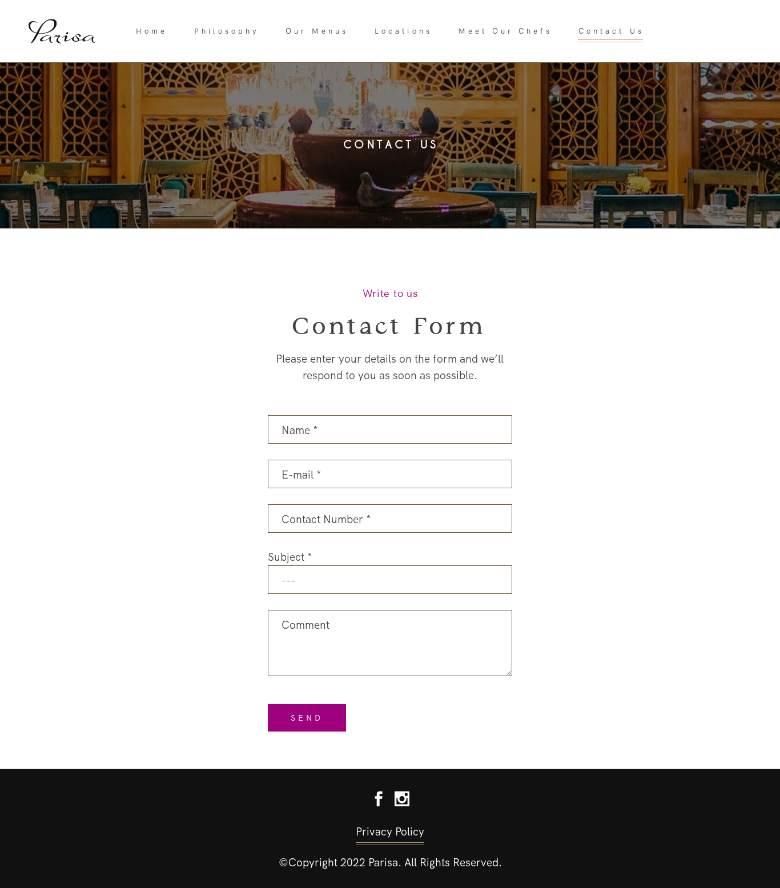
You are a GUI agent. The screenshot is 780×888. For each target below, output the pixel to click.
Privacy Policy (390, 832)
